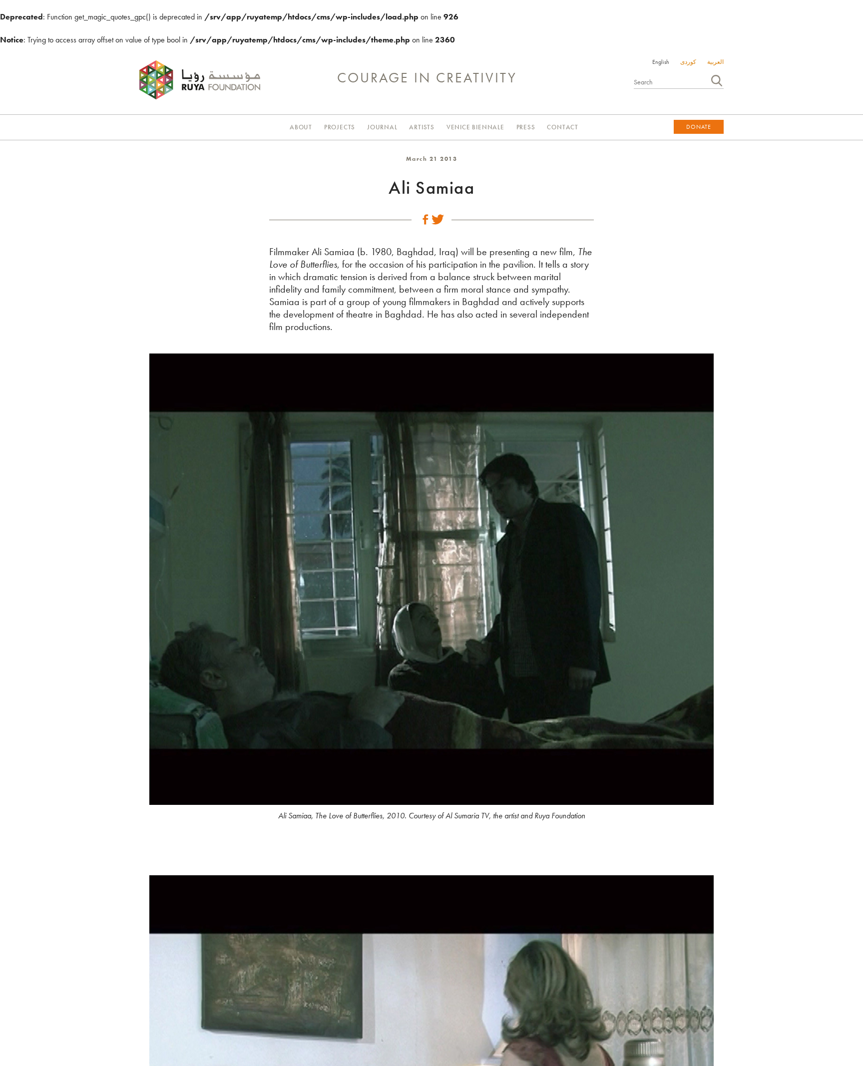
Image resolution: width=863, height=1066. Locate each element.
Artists (421, 127)
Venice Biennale (475, 127)
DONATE (698, 127)
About (301, 127)
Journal (382, 127)
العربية (715, 62)
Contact (562, 127)
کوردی (688, 62)
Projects (339, 127)
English (660, 62)
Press (525, 127)
